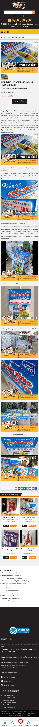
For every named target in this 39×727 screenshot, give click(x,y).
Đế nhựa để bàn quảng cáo (9, 601)
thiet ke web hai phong (23, 715)
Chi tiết (6, 526)
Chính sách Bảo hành (9, 707)
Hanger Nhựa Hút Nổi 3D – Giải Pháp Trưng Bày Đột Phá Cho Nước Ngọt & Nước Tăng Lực (10, 518)
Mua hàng (14, 526)
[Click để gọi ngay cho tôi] (20, 721)
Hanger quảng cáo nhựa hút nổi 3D (10, 549)
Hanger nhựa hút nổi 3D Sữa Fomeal (29, 518)
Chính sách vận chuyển (9, 702)
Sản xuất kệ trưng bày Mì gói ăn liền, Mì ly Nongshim (16, 581)
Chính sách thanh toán (9, 705)
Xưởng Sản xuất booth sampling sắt (11, 575)
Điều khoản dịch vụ (8, 700)
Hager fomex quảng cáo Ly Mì (10, 593)
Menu (6, 31)
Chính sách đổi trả (8, 695)
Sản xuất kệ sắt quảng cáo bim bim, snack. (13, 573)
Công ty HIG (12, 715)
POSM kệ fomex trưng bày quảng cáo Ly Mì (14, 583)
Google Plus (7, 681)
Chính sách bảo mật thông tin (11, 697)
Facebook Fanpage (9, 677)
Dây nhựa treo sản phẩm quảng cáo (11, 590)
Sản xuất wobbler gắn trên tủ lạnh (11, 598)
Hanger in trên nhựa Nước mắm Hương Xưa (28, 549)
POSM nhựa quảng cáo (8, 595)
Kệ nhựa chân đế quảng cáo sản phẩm (12, 578)
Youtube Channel (8, 685)
